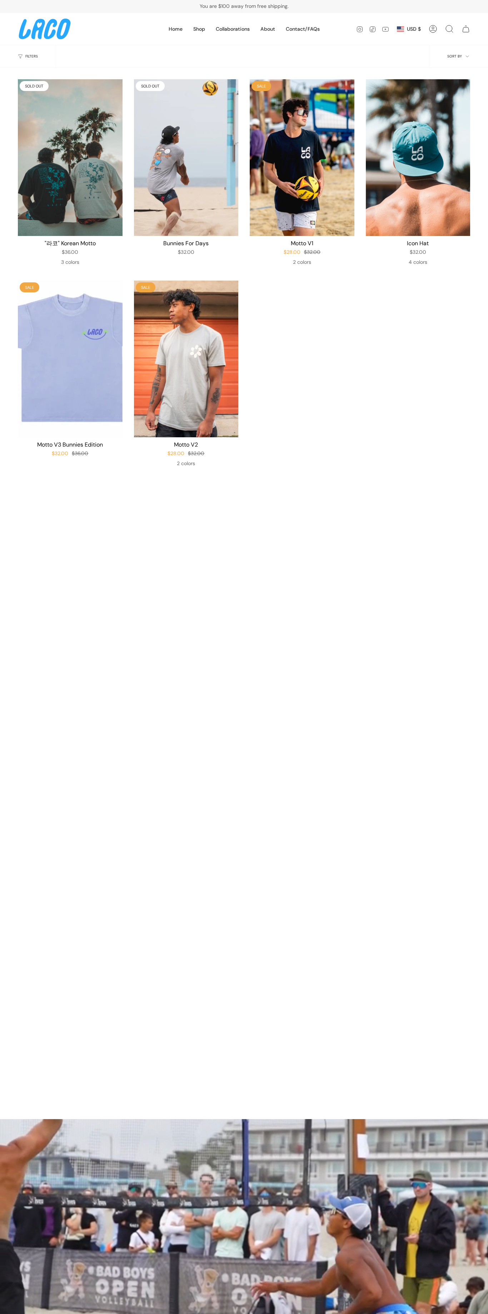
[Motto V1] (302, 157)
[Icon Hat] (418, 157)
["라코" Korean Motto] (70, 157)
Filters (31, 56)
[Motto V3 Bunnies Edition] (70, 359)
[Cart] (466, 29)
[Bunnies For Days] (186, 157)
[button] (199, 29)
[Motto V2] (186, 359)
